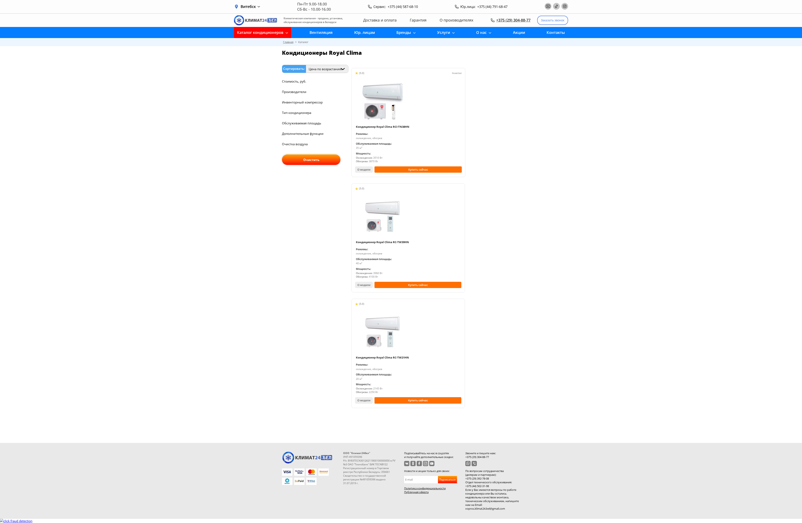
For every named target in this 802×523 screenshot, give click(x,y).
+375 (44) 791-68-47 (492, 6)
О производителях (456, 20)
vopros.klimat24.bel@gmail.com (485, 508)
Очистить (311, 160)
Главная (288, 42)
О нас (481, 32)
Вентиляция (321, 32)
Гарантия (418, 20)
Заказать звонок (552, 20)
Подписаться (447, 479)
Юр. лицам (364, 32)
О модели (364, 169)
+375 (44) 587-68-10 (403, 6)
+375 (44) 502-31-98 (477, 486)
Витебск (248, 6)
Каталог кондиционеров (260, 32)
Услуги (443, 32)
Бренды (403, 32)
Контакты (556, 32)
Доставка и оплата (380, 20)
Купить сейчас (418, 169)
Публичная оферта (416, 492)
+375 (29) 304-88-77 (513, 20)
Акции (519, 32)
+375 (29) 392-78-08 (477, 478)
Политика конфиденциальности (425, 488)
